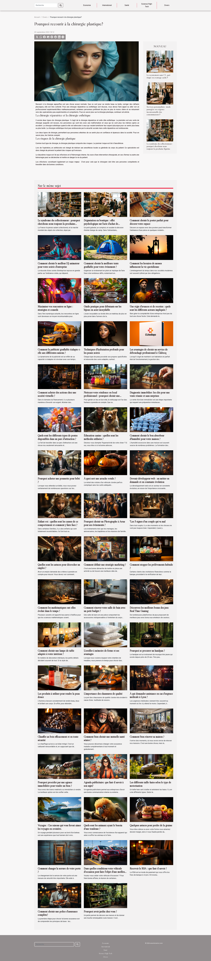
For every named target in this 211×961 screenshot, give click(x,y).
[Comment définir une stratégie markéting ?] (105, 549)
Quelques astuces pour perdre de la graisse (151, 825)
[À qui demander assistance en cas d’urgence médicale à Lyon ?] (151, 678)
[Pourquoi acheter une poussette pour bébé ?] (59, 463)
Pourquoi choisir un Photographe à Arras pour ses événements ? (104, 523)
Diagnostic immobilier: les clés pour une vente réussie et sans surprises (150, 394)
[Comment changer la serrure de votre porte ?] (59, 852)
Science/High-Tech (146, 5)
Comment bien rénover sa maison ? (147, 736)
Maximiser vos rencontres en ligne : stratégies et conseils (55, 308)
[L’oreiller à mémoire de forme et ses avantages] (105, 635)
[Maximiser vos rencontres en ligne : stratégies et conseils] (59, 290)
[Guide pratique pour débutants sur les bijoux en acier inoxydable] (105, 290)
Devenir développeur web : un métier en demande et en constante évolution (149, 480)
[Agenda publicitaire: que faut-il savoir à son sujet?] (105, 766)
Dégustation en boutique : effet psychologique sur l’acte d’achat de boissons (101, 224)
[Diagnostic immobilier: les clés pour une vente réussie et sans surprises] (151, 377)
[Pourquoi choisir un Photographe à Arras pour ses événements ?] (105, 506)
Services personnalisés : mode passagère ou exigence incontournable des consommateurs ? (159, 110)
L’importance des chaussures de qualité (103, 693)
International (107, 5)
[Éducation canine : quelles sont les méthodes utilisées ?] (105, 420)
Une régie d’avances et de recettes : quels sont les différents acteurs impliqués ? (150, 308)
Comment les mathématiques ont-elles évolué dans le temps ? (56, 609)
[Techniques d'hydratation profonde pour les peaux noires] (105, 333)
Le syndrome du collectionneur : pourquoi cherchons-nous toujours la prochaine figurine (160, 146)
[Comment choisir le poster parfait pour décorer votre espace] (151, 204)
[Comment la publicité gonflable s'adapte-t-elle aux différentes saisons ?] (59, 333)
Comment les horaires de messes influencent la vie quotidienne (146, 265)
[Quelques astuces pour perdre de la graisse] (151, 809)
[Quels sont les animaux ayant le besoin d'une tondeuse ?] (105, 809)
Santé (127, 5)
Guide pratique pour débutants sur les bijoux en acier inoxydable (102, 308)
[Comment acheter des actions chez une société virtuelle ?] (59, 377)
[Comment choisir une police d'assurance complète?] (59, 895)
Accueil (37, 17)
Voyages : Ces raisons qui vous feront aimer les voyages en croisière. (59, 827)
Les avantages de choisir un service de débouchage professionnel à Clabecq (149, 351)
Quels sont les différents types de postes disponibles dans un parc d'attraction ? (57, 437)
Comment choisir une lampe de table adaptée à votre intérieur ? (56, 652)
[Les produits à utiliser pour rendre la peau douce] (59, 678)
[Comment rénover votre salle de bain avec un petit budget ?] (105, 592)
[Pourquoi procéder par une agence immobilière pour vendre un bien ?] (59, 766)
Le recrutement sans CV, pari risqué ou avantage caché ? (158, 76)
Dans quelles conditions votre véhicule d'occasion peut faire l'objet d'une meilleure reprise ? (105, 872)
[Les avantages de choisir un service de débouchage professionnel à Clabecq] (151, 333)
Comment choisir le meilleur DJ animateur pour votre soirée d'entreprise (58, 265)
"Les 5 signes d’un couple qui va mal (148, 521)
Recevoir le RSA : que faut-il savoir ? (148, 868)
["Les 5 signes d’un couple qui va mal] (151, 506)
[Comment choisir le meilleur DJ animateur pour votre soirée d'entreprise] (59, 247)
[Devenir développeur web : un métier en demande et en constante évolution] (151, 463)
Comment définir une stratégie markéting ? (105, 564)
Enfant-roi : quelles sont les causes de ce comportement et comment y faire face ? (58, 523)
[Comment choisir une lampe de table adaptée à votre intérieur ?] (59, 635)
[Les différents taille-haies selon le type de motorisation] (151, 766)
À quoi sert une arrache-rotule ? (100, 478)
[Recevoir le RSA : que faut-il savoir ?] (151, 852)
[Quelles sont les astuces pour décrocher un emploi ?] (59, 549)
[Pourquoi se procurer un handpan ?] (151, 635)
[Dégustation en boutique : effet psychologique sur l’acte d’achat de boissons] (105, 204)
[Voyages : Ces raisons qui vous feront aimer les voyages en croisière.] (59, 809)
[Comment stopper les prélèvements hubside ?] (151, 549)
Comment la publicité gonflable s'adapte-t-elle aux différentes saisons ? (59, 351)
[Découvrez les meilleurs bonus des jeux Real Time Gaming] (151, 592)
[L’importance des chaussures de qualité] (105, 678)
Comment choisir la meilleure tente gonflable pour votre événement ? (101, 265)
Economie (87, 5)
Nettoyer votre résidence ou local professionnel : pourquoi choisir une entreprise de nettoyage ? (102, 396)
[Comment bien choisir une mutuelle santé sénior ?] (105, 721)
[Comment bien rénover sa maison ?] (151, 721)
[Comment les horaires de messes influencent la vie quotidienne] (151, 247)
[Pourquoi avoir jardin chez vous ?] (105, 895)
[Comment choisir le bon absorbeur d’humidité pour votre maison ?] (151, 420)
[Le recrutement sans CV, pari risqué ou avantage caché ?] (160, 62)
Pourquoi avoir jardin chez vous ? (100, 911)
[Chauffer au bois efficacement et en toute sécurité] (59, 721)
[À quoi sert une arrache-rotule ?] (105, 463)
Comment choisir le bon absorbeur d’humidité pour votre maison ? (147, 437)
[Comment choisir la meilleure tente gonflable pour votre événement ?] (105, 247)
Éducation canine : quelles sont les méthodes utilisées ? (101, 437)
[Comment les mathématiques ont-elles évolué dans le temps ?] (59, 592)
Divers (166, 5)
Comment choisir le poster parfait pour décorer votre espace (149, 222)
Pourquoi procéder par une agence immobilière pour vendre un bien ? (55, 784)
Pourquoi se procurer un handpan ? (147, 650)
